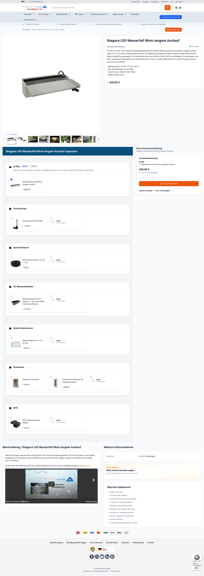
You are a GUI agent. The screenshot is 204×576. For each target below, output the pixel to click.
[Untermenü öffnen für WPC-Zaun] (86, 14)
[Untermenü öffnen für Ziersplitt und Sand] (109, 14)
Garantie (125, 542)
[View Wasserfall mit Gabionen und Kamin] (77, 139)
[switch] (197, 568)
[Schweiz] (36, 9)
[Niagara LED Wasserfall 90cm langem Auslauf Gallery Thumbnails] (51, 139)
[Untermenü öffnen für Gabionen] (34, 14)
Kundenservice (135, 2)
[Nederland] (28, 9)
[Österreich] (38, 9)
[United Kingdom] (41, 9)
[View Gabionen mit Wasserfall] (33, 139)
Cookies (150, 542)
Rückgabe (146, 2)
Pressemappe (138, 542)
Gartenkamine (62, 14)
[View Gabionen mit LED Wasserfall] (55, 139)
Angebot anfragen (173, 30)
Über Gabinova (96, 542)
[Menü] (200, 555)
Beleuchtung (118, 14)
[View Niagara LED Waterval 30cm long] (11, 139)
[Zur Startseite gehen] (34, 6)
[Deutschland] (33, 9)
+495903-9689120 (36, 2)
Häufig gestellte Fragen (76, 542)
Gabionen (28, 14)
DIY (172, 2)
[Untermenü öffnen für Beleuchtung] (126, 14)
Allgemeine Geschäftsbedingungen (96, 571)
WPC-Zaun (79, 14)
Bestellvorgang (56, 542)
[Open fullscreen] (51, 84)
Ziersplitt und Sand (98, 14)
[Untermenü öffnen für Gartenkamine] (70, 14)
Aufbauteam (164, 2)
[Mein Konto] (176, 7)
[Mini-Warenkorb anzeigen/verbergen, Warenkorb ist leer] (180, 7)
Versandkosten (153, 172)
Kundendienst (112, 542)
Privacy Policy (116, 571)
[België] (31, 9)
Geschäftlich (154, 2)
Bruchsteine (44, 14)
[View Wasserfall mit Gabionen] (44, 139)
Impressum (179, 2)
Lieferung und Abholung (116, 46)
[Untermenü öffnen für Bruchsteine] (51, 14)
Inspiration (135, 14)
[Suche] (167, 7)
